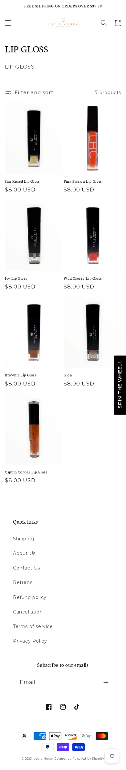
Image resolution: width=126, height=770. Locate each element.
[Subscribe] (106, 682)
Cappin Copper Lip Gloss (26, 471)
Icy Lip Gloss (16, 278)
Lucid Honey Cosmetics (52, 758)
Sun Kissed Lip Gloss (22, 181)
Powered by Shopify (88, 758)
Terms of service (33, 626)
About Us (24, 553)
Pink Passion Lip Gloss (83, 181)
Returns (22, 582)
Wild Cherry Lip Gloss (82, 278)
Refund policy (30, 597)
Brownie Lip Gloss (20, 374)
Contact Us (26, 568)
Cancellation (28, 612)
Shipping (23, 539)
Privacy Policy (30, 641)
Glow (68, 374)
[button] (8, 23)
